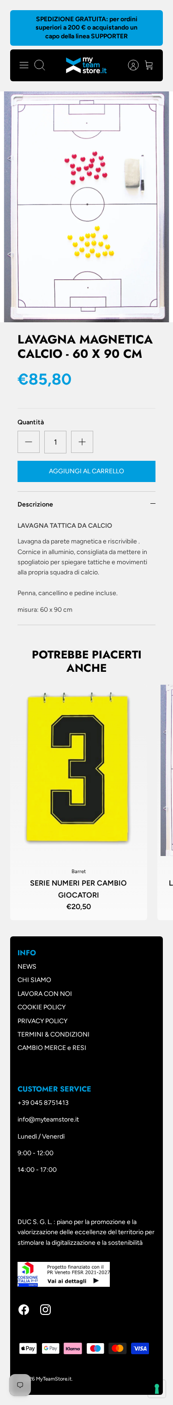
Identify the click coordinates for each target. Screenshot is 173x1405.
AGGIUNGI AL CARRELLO (86, 471)
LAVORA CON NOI (45, 994)
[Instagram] (45, 1310)
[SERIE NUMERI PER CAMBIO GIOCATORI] (78, 770)
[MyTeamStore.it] (86, 65)
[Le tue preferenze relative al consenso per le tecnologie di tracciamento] (157, 1389)
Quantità (31, 422)
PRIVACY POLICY (42, 1021)
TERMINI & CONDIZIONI (53, 1034)
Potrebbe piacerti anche (87, 661)
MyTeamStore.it (54, 1379)
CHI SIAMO (34, 980)
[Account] (129, 65)
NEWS (27, 967)
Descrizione (35, 504)
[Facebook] (24, 1310)
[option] (86, 206)
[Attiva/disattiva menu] (24, 65)
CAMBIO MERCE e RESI (52, 1048)
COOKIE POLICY (42, 1007)
